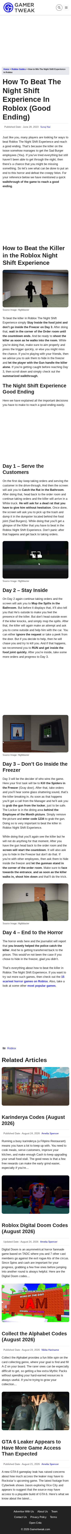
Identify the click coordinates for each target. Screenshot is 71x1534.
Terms (53, 1517)
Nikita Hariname (50, 1349)
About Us (42, 1511)
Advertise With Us (24, 1511)
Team (54, 1511)
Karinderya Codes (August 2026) (33, 1120)
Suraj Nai (45, 126)
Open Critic (35, 1522)
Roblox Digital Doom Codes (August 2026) (35, 1228)
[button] (59, 7)
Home (6, 69)
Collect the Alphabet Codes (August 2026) (34, 1336)
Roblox (11, 1048)
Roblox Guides (19, 69)
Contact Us (20, 1517)
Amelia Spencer (50, 1133)
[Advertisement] (35, 40)
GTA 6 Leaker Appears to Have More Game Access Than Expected (31, 1448)
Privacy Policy (38, 1517)
